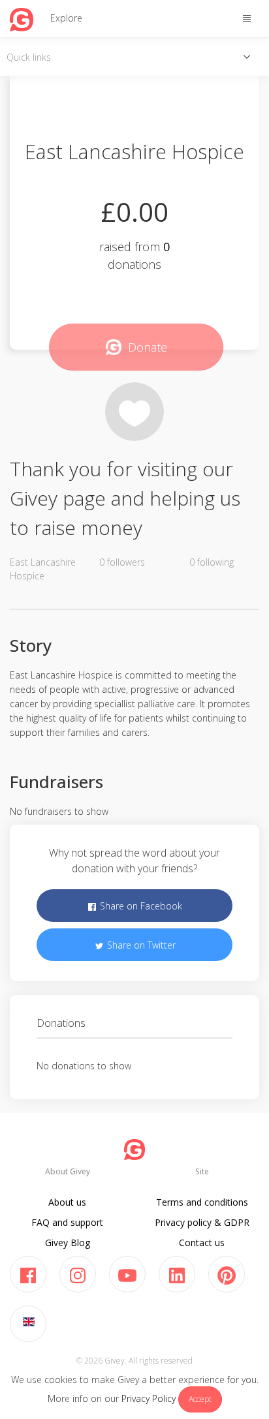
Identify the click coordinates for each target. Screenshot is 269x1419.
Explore (66, 18)
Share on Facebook (139, 906)
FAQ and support (67, 1222)
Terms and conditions (202, 1202)
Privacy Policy (148, 1398)
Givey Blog (67, 1242)
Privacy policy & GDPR (202, 1222)
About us (67, 1202)
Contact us (202, 1242)
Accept (200, 1399)
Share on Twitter (140, 945)
